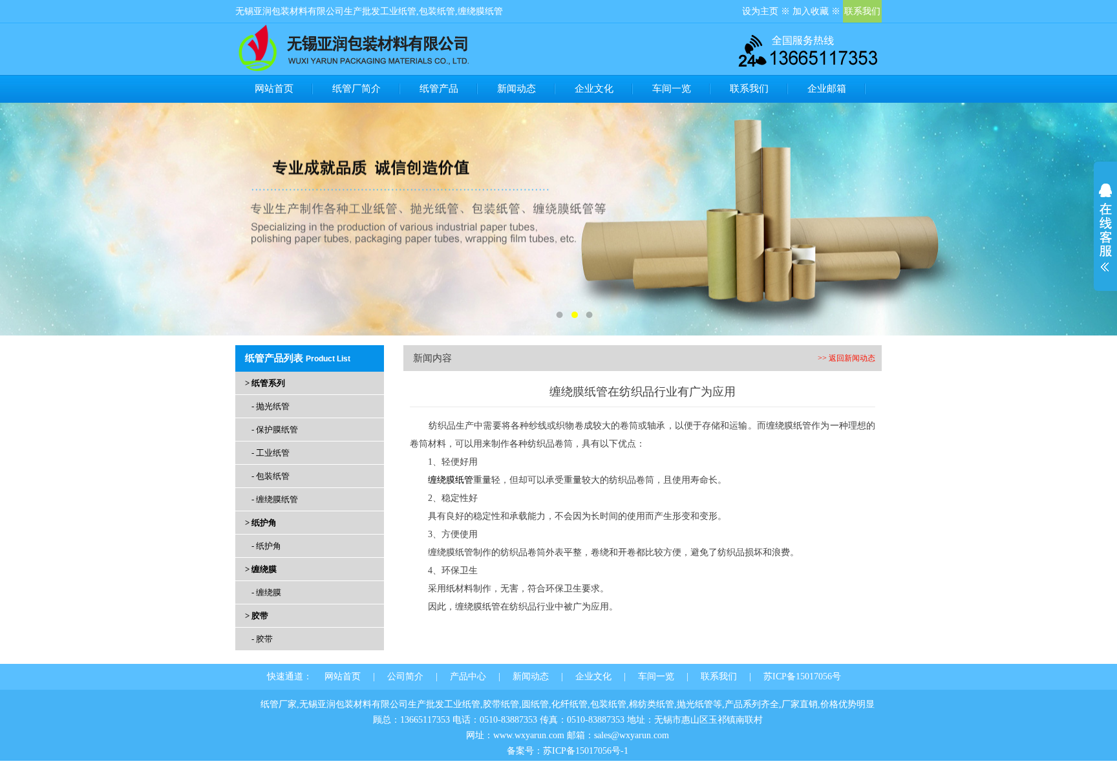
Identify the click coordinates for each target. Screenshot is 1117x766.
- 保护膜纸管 (274, 429)
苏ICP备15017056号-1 (585, 751)
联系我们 (862, 11)
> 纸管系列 (265, 383)
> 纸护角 (261, 522)
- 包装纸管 (270, 476)
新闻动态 (516, 88)
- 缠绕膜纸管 (274, 499)
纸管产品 (439, 88)
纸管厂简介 (356, 88)
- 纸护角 (266, 546)
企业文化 (594, 88)
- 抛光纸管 (270, 406)
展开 (1105, 227)
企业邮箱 (826, 88)
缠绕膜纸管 (480, 11)
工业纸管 (398, 11)
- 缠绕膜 (266, 592)
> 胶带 (256, 616)
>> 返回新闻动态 (846, 358)
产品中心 (468, 676)
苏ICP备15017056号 (802, 676)
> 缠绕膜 (261, 569)
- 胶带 (262, 639)
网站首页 (274, 88)
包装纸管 (437, 11)
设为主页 (760, 11)
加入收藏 (811, 11)
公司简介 (405, 676)
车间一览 (671, 88)
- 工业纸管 (270, 453)
